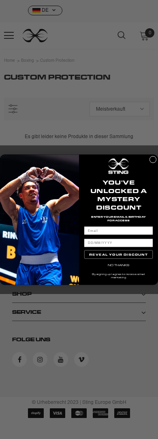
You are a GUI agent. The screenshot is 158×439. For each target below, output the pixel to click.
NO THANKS (119, 265)
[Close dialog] (153, 159)
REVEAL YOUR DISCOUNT (118, 254)
